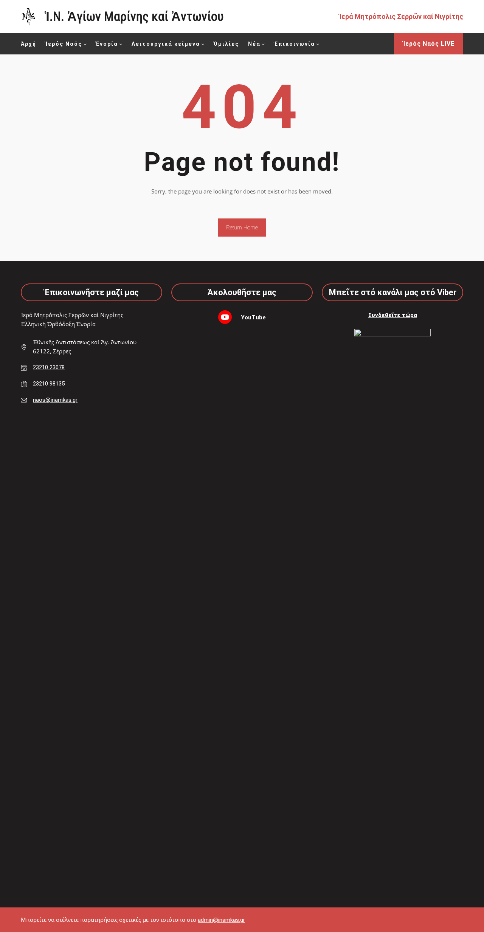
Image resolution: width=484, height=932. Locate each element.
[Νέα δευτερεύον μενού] (263, 43)
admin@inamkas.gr (221, 920)
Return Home (242, 227)
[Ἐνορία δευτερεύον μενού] (120, 43)
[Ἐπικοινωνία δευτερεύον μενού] (317, 43)
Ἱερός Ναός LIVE (429, 43)
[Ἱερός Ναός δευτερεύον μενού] (85, 43)
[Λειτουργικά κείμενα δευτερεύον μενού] (202, 43)
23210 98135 (49, 383)
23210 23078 (49, 367)
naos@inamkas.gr (55, 399)
